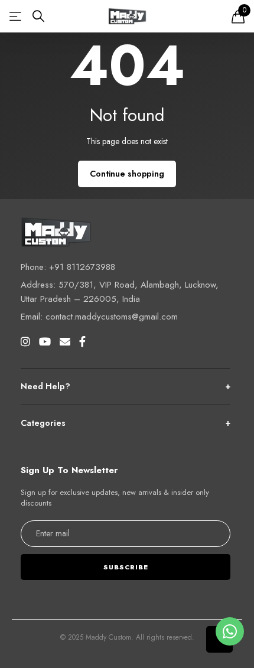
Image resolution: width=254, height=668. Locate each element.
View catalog (16, 16)
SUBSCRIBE (125, 567)
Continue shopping (127, 174)
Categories (125, 423)
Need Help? (125, 386)
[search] (38, 16)
